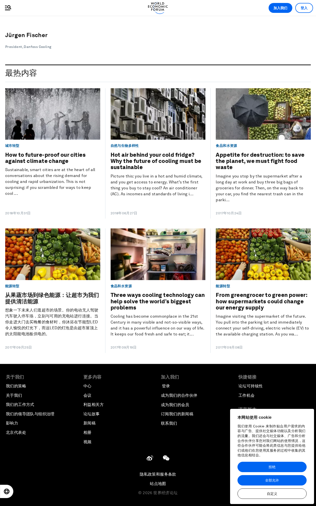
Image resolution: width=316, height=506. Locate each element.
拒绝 (272, 467)
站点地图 (158, 483)
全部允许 (272, 480)
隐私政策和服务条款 (158, 474)
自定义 (272, 494)
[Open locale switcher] (6, 491)
